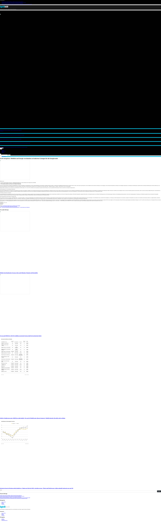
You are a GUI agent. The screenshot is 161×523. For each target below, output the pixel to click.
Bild (4, 205)
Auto (3, 205)
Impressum (3, 519)
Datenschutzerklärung (4, 520)
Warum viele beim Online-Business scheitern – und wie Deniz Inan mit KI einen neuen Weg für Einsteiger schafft (15, 497)
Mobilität (19, 205)
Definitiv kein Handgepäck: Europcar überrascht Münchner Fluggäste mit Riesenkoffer (19, 272)
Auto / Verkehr (4, 156)
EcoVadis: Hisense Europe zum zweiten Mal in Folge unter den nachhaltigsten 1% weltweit (14, 2)
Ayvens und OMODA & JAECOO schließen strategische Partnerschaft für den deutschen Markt (20, 335)
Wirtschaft (1, 137)
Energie (10, 205)
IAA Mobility (13, 205)
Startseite (3, 150)
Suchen (159, 491)
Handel (1, 128)
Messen (16, 205)
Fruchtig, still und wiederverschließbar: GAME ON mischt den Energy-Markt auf (12, 1)
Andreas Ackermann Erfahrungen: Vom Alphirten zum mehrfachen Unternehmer (12, 3)
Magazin (3, 503)
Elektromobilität (7, 205)
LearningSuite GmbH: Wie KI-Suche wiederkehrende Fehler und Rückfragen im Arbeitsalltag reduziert (13, 147)
